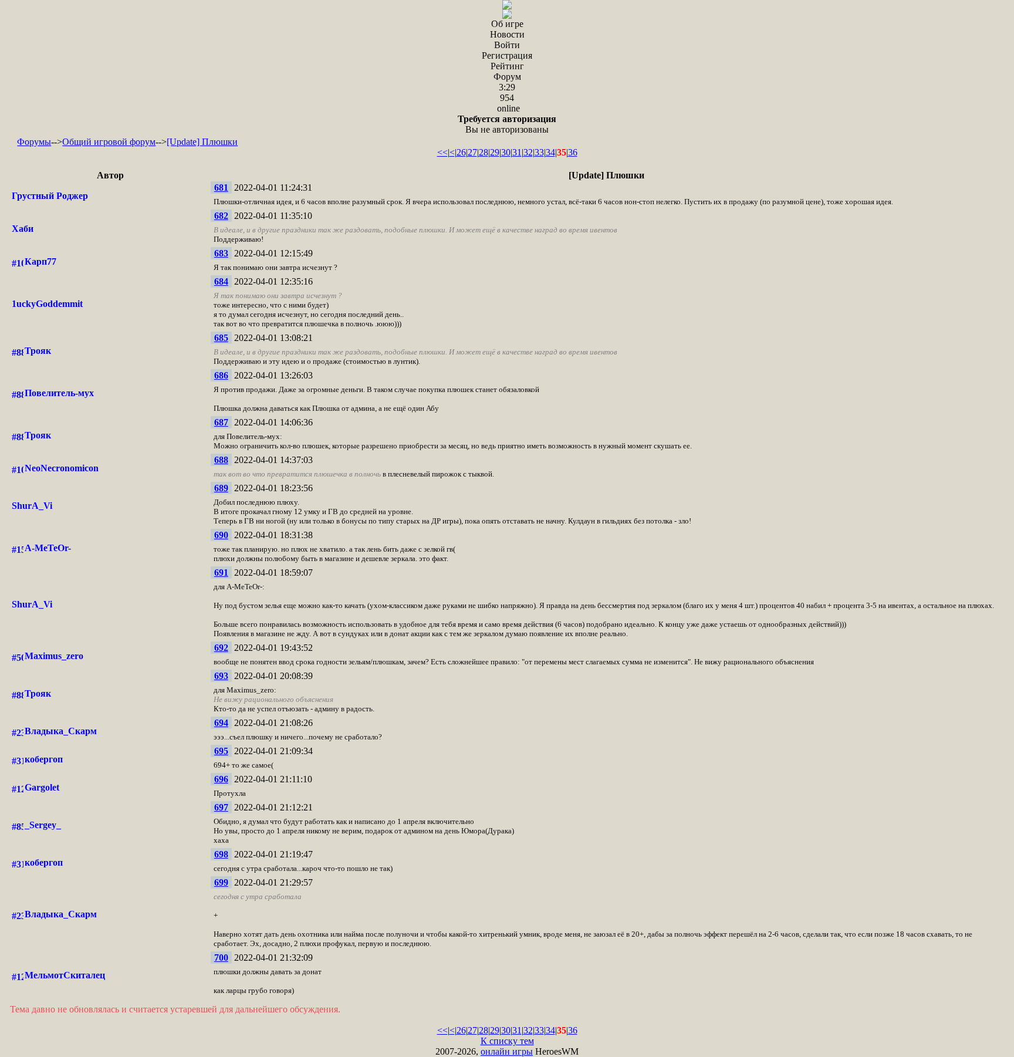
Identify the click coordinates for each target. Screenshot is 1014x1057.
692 (221, 648)
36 (572, 152)
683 (221, 253)
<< (442, 152)
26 (461, 152)
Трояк (38, 351)
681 (221, 188)
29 (494, 152)
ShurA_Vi (32, 506)
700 (221, 958)
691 (221, 573)
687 (221, 422)
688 (221, 460)
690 (221, 535)
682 (221, 216)
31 (517, 152)
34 (550, 152)
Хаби (22, 229)
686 (221, 375)
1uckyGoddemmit (47, 304)
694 (221, 723)
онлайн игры (507, 1051)
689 (221, 488)
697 (221, 807)
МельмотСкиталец (65, 975)
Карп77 (40, 261)
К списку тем (507, 1041)
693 (221, 676)
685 (221, 338)
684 (221, 281)
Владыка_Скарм (61, 731)
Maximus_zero (54, 656)
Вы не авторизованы (507, 124)
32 (528, 152)
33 (539, 152)
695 (221, 751)
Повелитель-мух (59, 393)
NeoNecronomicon (62, 468)
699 (221, 882)
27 (472, 152)
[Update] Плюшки (202, 142)
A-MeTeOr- (48, 548)
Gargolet (42, 787)
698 (221, 854)
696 (221, 779)
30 (506, 152)
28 (483, 152)
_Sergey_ (43, 825)
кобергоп (44, 759)
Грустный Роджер (50, 196)
